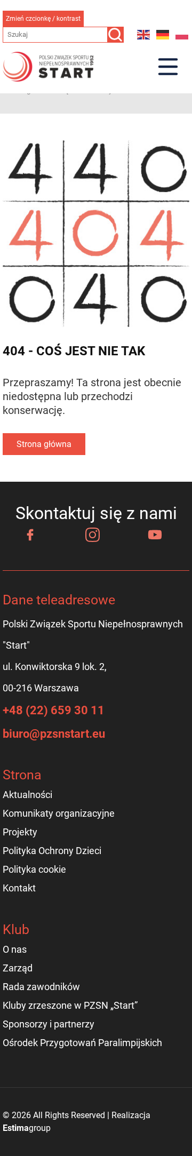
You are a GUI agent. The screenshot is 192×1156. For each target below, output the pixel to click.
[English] (144, 34)
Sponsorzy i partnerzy (48, 1024)
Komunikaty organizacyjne (59, 813)
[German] (163, 34)
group (27, 1128)
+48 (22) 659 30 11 (54, 710)
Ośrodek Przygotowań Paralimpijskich (82, 1042)
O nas (15, 949)
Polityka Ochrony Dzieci (52, 850)
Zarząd (18, 968)
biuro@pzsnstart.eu (54, 733)
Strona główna (44, 444)
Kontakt (19, 888)
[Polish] (182, 34)
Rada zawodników (41, 986)
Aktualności (27, 794)
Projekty (20, 832)
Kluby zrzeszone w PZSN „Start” (70, 1005)
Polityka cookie (34, 869)
